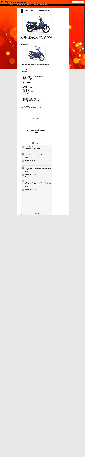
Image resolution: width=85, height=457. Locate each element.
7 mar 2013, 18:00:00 (32, 160)
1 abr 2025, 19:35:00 (32, 189)
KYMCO (36, 130)
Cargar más (37, 213)
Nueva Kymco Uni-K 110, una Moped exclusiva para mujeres (37, 11)
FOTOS (46, 4)
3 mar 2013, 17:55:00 (32, 153)
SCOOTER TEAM (43, 129)
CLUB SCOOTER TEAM (34, 4)
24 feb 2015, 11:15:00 (33, 180)
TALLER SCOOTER (25, 4)
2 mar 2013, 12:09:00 (32, 146)
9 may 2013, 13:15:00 (33, 166)
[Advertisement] (58, 27)
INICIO (8, 4)
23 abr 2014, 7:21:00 (32, 174)
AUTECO (33, 130)
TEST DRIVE (42, 4)
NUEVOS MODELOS (42, 130)
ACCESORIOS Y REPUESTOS (15, 4)
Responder (26, 149)
